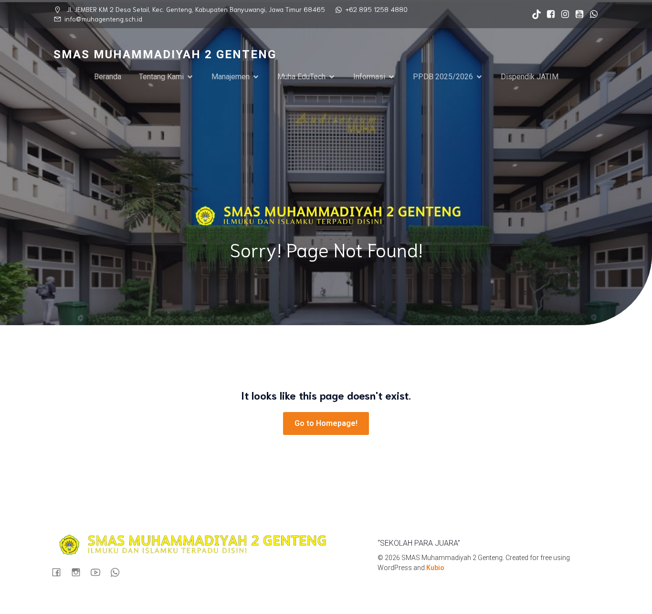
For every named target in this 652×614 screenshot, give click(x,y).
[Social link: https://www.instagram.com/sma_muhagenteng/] (563, 14)
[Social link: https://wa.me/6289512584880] (591, 14)
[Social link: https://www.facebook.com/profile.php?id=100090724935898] (548, 14)
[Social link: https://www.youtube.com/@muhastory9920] (577, 14)
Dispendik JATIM (529, 76)
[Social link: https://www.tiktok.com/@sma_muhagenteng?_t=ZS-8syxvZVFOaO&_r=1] (534, 14)
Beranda (107, 76)
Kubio (435, 568)
